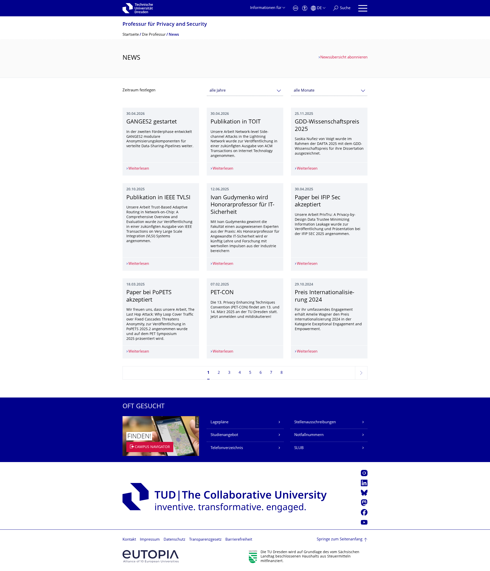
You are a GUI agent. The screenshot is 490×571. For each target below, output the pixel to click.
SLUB (299, 448)
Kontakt (129, 540)
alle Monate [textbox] (304, 91)
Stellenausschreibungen (315, 422)
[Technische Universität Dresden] (137, 8)
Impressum (150, 540)
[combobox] (245, 90)
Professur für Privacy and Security (164, 24)
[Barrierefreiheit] (305, 8)
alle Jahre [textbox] (218, 91)
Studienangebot (224, 435)
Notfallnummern (309, 435)
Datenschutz (174, 540)
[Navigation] (363, 8)
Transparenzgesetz (205, 540)
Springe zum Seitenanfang (339, 539)
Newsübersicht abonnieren (344, 57)
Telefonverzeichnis (227, 448)
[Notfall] (295, 8)
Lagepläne (219, 422)
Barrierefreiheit (238, 540)
